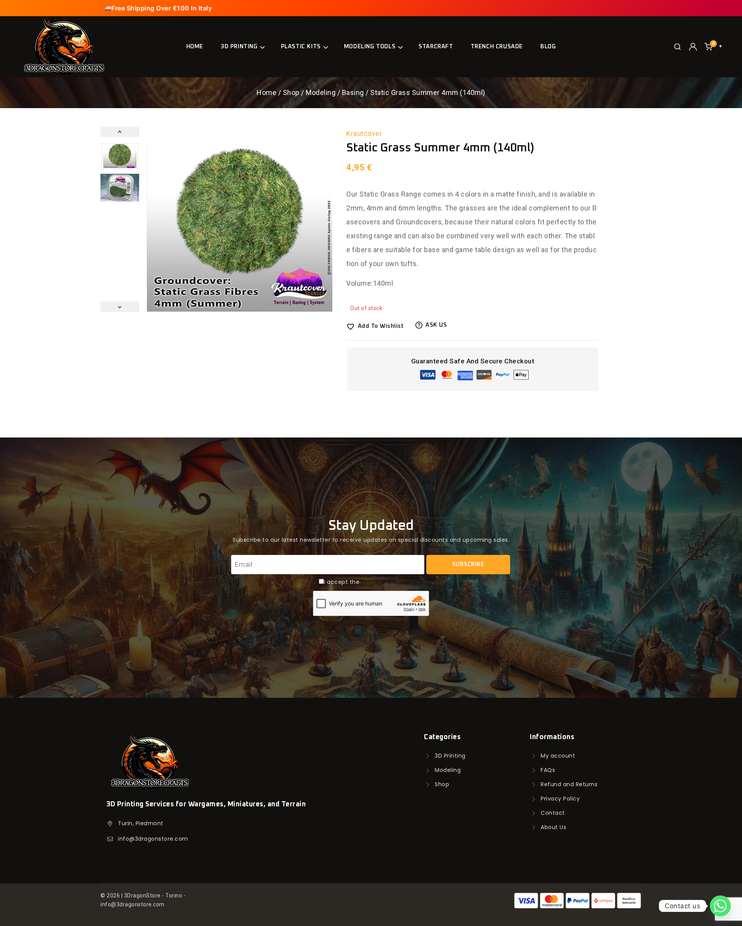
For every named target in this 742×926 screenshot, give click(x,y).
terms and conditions (392, 582)
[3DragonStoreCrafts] (63, 46)
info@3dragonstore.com (153, 839)
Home (194, 46)
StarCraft (436, 46)
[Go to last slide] (119, 132)
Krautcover (364, 133)
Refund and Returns (569, 784)
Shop (442, 784)
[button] (119, 156)
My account (558, 756)
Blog (548, 46)
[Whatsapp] (720, 905)
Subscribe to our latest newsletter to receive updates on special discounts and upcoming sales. (371, 540)
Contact (553, 813)
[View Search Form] (677, 47)
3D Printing (450, 756)
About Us (553, 827)
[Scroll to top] (20, 901)
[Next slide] (119, 307)
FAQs (548, 770)
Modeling (448, 770)
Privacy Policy (560, 798)
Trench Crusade (497, 46)
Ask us (436, 325)
